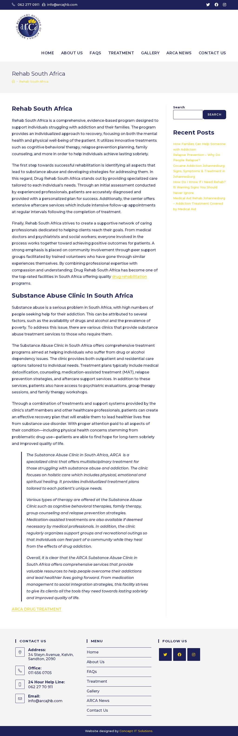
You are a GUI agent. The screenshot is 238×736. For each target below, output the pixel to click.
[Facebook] (179, 654)
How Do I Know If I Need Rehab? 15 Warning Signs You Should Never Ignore (199, 187)
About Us (96, 662)
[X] (165, 654)
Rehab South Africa (33, 81)
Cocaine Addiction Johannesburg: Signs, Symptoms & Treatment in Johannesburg (199, 171)
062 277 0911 (29, 5)
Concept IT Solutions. (136, 731)
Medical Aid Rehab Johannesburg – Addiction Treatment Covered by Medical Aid (199, 203)
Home (93, 652)
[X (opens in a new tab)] (208, 5)
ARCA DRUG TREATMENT (36, 609)
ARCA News (98, 700)
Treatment (97, 681)
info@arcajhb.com (62, 5)
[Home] (13, 81)
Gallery (93, 691)
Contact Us (97, 710)
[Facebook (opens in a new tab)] (216, 5)
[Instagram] (193, 654)
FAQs (92, 671)
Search (179, 107)
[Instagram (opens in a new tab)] (223, 5)
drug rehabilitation (129, 276)
